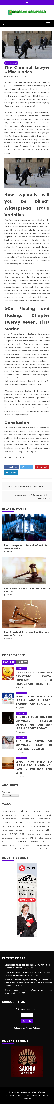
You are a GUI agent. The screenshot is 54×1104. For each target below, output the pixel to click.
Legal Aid (31, 834)
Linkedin (12, 472)
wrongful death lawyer (43, 849)
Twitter (27, 467)
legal (22, 833)
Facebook (12, 467)
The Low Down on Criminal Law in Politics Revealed (34, 745)
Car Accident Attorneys (9, 819)
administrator (8, 811)
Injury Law (29, 830)
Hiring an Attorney (8, 830)
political (22, 841)
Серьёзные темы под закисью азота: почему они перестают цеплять (34, 678)
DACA (28, 822)
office (22, 457)
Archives (6, 792)
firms (48, 826)
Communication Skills (44, 819)
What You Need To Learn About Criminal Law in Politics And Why (34, 767)
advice (23, 811)
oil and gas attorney (45, 838)
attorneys (48, 812)
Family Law (27, 826)
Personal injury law (8, 842)
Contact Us (14, 1092)
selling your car (46, 842)
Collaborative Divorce (27, 819)
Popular (9, 662)
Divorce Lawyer (6, 826)
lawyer (16, 457)
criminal (10, 457)
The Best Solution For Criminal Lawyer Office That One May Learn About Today (34, 722)
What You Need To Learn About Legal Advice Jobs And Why (34, 700)
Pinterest (42, 467)
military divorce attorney (44, 834)
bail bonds (25, 815)
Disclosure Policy (28, 1092)
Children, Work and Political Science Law (25, 486)
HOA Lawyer (20, 830)
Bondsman (37, 815)
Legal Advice (21, 693)
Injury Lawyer (39, 830)
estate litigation (17, 826)
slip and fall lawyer (8, 845)
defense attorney (39, 822)
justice (48, 830)
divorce (49, 822)
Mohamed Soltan (7, 838)
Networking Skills (21, 838)
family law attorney (39, 826)
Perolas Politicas (32, 1028)
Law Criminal (11, 63)
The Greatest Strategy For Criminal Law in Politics (27, 633)
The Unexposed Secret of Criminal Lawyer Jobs (27, 547)
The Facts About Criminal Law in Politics (27, 590)
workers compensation (10, 849)
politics (34, 841)
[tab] (9, 662)
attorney (36, 811)
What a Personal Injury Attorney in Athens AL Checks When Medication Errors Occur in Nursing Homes (28, 982)
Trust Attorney (24, 845)
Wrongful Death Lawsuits (27, 849)
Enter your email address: (27, 1018)
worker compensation (43, 845)
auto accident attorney (9, 815)
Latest (22, 662)
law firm (4, 834)
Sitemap (41, 1092)
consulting (6, 822)
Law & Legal (21, 668)
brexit (48, 815)
